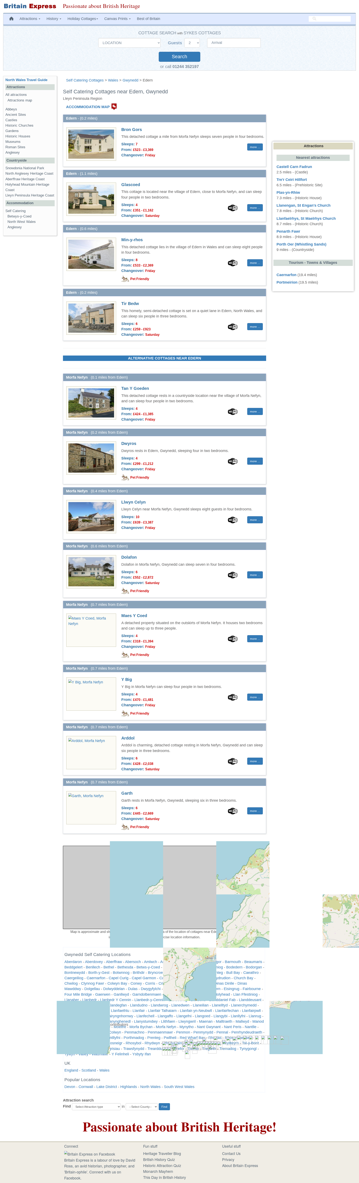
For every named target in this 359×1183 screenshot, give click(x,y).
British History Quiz (159, 1159)
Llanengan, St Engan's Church (304, 205)
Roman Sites (15, 147)
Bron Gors (131, 129)
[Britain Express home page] (30, 6)
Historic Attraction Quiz (162, 1165)
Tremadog (227, 1049)
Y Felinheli (120, 1054)
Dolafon (129, 557)
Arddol (128, 738)
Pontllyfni (112, 1038)
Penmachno (134, 1032)
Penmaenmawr (160, 1032)
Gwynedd (130, 80)
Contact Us (231, 1153)
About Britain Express (240, 1165)
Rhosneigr (113, 1043)
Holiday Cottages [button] (82, 19)
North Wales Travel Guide (26, 80)
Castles (11, 120)
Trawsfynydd (133, 1049)
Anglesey (12, 152)
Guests (175, 43)
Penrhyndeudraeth (246, 1032)
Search (179, 56)
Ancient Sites (15, 115)
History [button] (53, 19)
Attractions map (19, 100)
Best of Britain (148, 19)
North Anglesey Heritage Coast (29, 173)
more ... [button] (255, 147)
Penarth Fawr (288, 231)
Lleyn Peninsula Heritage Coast (29, 195)
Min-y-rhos (132, 239)
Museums (13, 142)
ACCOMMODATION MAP (88, 107)
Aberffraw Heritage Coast (25, 179)
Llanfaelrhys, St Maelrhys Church (306, 218)
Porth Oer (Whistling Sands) (301, 244)
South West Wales (179, 1087)
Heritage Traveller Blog (162, 1153)
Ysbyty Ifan (141, 1054)
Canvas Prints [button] (116, 19)
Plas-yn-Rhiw (288, 192)
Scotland (88, 1070)
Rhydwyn (152, 1043)
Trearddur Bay (159, 1049)
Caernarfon (286, 275)
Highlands (128, 1087)
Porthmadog (134, 1038)
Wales (113, 80)
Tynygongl (248, 1049)
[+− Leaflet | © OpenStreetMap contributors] (164, 887)
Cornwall (86, 1087)
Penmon (183, 1032)
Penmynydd (203, 1032)
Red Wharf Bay (192, 1038)
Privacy (228, 1159)
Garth (127, 793)
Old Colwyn (111, 1032)
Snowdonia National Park (24, 168)
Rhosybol (133, 1043)
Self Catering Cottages (85, 80)
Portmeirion (287, 282)
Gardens (12, 131)
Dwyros (128, 443)
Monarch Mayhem (158, 1171)
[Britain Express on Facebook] (89, 1153)
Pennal (222, 1032)
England (71, 1070)
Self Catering (15, 211)
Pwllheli (170, 1038)
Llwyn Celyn (133, 502)
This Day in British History (164, 1177)
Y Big (126, 679)
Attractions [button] (29, 19)
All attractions (16, 95)
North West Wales (21, 222)
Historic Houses (17, 136)
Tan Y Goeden (135, 388)
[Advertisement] (30, 303)
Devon (69, 1087)
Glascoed (130, 184)
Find (67, 1106)
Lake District (106, 1087)
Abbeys (11, 109)
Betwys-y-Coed (19, 216)
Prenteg (153, 1038)
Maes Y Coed (134, 615)
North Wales (150, 1087)
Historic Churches (19, 125)
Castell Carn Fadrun (294, 167)
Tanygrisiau (110, 1049)
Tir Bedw (130, 303)
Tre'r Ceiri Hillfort (292, 180)
